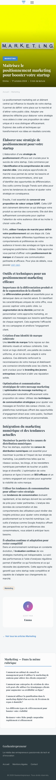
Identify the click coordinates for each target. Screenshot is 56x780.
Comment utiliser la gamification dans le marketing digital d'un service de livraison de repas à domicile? (27, 699)
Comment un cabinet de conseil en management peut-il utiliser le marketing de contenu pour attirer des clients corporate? (27, 675)
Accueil (6, 92)
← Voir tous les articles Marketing (19, 636)
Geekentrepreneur (15, 746)
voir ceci (15, 265)
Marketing (10, 58)
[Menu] (32, 2)
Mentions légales (20, 764)
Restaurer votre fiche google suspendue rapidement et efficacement (24, 719)
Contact (34, 764)
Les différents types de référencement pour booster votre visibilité (26, 709)
